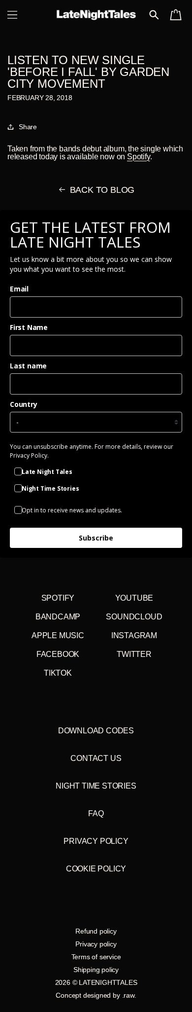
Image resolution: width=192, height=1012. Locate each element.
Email (19, 288)
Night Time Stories (96, 786)
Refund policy (95, 931)
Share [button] (28, 127)
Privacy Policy (96, 841)
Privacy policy (95, 944)
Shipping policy (96, 970)
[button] (12, 15)
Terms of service (96, 957)
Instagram (134, 635)
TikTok (58, 673)
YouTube (134, 598)
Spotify (138, 156)
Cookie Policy (96, 869)
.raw (128, 995)
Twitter (134, 654)
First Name (29, 327)
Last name (28, 365)
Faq (95, 813)
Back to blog (102, 189)
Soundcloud (134, 617)
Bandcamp (57, 617)
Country (23, 404)
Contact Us (95, 758)
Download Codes (96, 730)
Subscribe (96, 537)
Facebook (57, 654)
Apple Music (58, 635)
